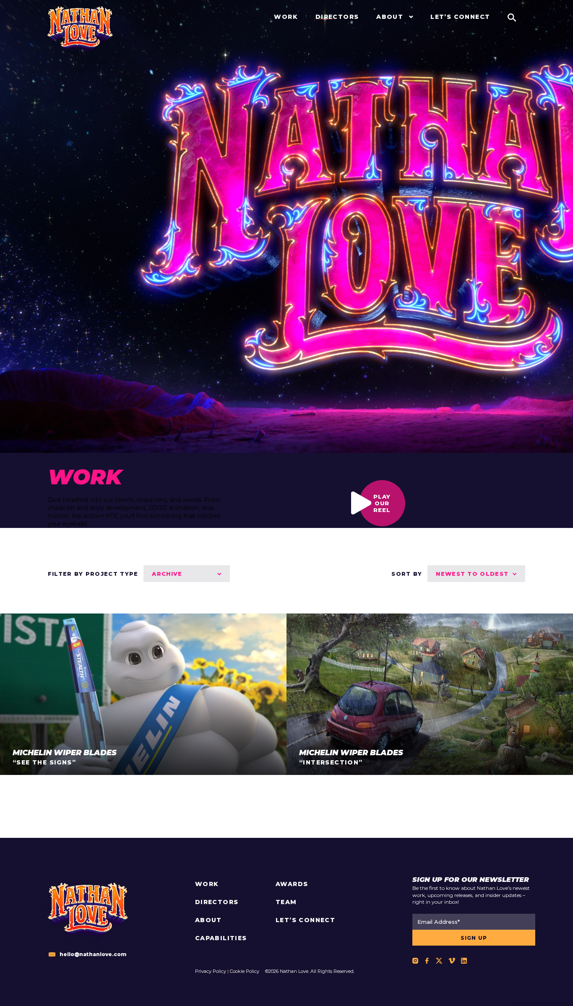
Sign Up (474, 938)
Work (207, 884)
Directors (217, 902)
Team (286, 902)
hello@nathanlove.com (93, 954)
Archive (167, 573)
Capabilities (221, 938)
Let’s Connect (305, 920)
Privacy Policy (210, 971)
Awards (292, 884)
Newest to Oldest (472, 573)
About (208, 920)
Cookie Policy (244, 971)
